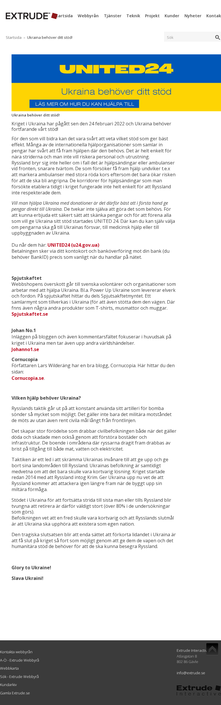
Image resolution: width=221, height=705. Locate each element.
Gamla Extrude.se (15, 693)
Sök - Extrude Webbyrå (19, 676)
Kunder (172, 15)
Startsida (63, 15)
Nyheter (192, 15)
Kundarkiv (8, 684)
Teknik (133, 15)
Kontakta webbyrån (16, 651)
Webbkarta (9, 668)
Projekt (152, 15)
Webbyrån (88, 15)
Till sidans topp (212, 649)
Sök (170, 37)
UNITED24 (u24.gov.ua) (73, 245)
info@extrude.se (191, 672)
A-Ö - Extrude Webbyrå (19, 660)
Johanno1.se (25, 349)
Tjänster (112, 15)
